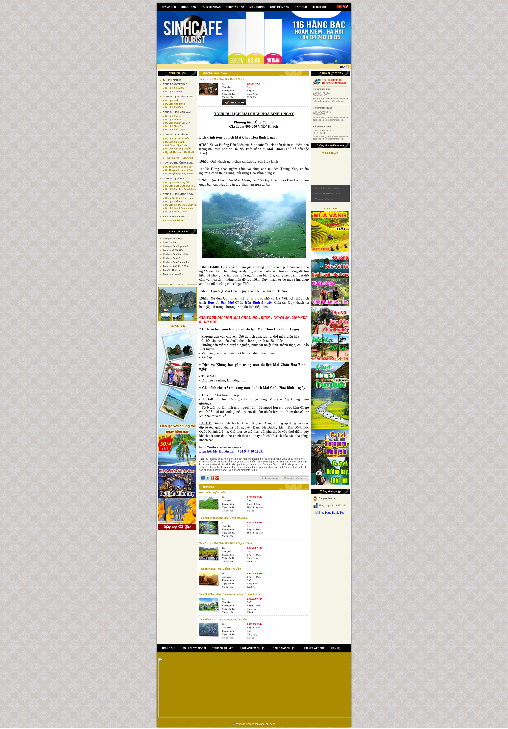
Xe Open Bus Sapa (173, 238)
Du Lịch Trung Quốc (176, 211)
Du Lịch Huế (171, 100)
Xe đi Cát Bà (169, 242)
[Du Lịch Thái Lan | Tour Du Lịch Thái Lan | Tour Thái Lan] (330, 483)
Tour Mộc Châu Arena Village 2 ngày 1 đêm (223, 619)
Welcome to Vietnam (324, 199)
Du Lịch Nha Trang (175, 104)
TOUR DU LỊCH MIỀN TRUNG (178, 96)
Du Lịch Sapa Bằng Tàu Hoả (180, 186)
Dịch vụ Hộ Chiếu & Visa (176, 266)
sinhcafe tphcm (290, 464)
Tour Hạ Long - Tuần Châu (179, 158)
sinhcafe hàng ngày (267, 461)
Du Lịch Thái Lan (174, 201)
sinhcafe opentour (235, 464)
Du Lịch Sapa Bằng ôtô (177, 182)
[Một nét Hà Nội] (177, 528)
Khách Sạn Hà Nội (174, 220)
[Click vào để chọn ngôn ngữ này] (345, 7)
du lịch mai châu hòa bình (249, 458)
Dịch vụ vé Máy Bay (173, 274)
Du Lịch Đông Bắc (174, 88)
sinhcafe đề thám (227, 461)
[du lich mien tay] (177, 497)
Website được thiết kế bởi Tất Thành (255, 724)
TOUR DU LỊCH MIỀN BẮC (176, 134)
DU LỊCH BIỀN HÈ (172, 80)
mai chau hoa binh (293, 458)
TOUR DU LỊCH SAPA (174, 178)
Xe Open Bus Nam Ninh (175, 254)
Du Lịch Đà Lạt (173, 116)
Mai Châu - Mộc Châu (176, 145)
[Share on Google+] (217, 478)
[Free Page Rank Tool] (330, 512)
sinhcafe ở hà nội (215, 464)
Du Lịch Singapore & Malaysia (180, 205)
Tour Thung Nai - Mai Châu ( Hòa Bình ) (220, 568)
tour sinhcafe (300, 467)
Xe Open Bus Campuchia (176, 262)
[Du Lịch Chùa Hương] (330, 428)
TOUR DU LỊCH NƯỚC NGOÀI (178, 194)
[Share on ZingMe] (212, 478)
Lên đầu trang (271, 478)
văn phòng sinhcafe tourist (243, 470)
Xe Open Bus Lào (172, 258)
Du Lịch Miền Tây (174, 126)
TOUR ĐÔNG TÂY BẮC (175, 84)
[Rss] (344, 67)
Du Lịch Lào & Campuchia (179, 208)
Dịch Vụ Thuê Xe (171, 270)
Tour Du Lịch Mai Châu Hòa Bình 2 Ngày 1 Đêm (225, 543)
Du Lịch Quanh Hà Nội (177, 138)
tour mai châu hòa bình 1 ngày (275, 467)
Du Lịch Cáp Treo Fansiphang (180, 189)
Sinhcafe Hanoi (288, 461)
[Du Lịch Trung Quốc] (330, 388)
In (301, 478)
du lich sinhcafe (273, 458)
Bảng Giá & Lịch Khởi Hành (179, 198)
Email (289, 478)
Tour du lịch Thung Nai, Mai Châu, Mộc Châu (223, 518)
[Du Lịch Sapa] (330, 305)
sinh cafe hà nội (207, 461)
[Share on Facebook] (203, 478)
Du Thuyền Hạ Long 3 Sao (179, 167)
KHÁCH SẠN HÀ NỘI (174, 216)
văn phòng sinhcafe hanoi (213, 470)
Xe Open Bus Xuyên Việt (176, 246)
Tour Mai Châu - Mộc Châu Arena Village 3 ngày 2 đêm (229, 594)
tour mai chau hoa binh (244, 467)
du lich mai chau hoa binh (219, 458)
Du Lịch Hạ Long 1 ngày (177, 148)
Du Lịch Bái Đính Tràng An (327, 188)
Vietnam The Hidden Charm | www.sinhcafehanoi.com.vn (328, 194)
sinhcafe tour (254, 464)
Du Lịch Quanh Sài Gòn (177, 123)
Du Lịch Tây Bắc (173, 91)
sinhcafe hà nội (246, 461)
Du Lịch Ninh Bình (175, 142)
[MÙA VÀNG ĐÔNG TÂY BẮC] (330, 249)
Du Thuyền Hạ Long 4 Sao (179, 170)
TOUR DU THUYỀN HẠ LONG (178, 163)
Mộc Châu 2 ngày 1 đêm (212, 492)
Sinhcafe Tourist (271, 464)
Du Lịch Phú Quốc (175, 129)
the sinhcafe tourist (220, 467)
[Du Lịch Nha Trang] (330, 360)
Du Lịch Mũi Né (173, 119)
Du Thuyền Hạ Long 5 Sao (179, 173)
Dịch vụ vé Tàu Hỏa (173, 250)
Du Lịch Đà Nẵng (174, 107)
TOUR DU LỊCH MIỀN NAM (176, 112)
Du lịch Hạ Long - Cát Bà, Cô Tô (180, 153)
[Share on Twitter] (207, 478)
